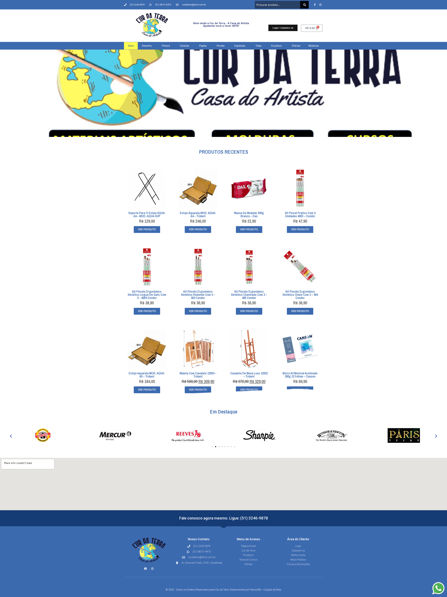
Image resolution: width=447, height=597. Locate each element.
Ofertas (296, 45)
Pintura (166, 45)
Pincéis (221, 45)
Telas (258, 45)
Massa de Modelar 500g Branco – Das (249, 214)
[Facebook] (145, 568)
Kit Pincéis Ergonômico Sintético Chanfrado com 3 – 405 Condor (249, 294)
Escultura (276, 45)
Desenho (147, 45)
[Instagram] (320, 4)
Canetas (184, 45)
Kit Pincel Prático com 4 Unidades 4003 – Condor (300, 214)
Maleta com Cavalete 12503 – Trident (198, 375)
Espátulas (240, 45)
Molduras (314, 45)
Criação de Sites (272, 589)
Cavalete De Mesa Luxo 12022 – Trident (249, 375)
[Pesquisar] (304, 5)
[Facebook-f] (314, 4)
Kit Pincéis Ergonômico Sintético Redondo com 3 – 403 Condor (198, 294)
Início (131, 45)
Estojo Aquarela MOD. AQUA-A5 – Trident (147, 375)
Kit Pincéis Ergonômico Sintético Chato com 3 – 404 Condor (300, 294)
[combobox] (277, 5)
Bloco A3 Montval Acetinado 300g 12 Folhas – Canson (300, 375)
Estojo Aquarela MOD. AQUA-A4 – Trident (198, 214)
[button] (11, 436)
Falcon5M (255, 589)
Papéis (203, 45)
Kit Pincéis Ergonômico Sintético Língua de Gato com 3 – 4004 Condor (147, 294)
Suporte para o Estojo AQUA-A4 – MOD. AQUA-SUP (147, 214)
